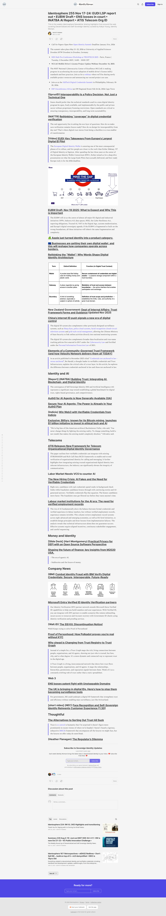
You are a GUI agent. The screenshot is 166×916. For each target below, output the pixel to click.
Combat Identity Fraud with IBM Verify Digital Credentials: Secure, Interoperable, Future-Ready (79, 576)
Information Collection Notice (82, 767)
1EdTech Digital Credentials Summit (77, 82)
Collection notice (95, 902)
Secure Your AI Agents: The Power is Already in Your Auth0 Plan (80, 405)
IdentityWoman (57, 32)
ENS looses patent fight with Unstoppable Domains (79, 683)
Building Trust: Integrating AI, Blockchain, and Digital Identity (77, 381)
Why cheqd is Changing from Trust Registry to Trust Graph (80, 644)
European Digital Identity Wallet (67, 146)
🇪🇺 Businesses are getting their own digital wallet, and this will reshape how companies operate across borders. (81, 246)
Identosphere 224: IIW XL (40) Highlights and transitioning (74, 824)
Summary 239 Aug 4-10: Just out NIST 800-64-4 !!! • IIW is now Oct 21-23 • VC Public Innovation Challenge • (74, 839)
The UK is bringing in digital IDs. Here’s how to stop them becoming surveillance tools (82, 691)
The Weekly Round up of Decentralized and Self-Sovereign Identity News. (72, 843)
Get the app (92, 907)
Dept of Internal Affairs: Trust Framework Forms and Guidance (82, 311)
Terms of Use (92, 765)
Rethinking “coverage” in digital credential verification (79, 118)
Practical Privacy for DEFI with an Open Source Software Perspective (80, 543)
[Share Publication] (142, 4)
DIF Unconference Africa (61, 89)
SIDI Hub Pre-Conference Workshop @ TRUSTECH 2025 (74, 57)
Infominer (72, 865)
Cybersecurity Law (97, 342)
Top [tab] (50, 819)
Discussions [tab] (62, 819)
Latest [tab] (55, 819)
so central (61, 725)
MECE (62, 730)
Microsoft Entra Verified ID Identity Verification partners (82, 602)
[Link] (45, 96)
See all (52, 873)
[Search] (138, 4)
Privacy (82, 902)
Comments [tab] (52, 795)
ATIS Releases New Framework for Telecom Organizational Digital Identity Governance (74, 447)
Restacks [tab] (60, 795)
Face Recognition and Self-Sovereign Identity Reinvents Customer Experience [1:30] (83, 707)
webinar (88, 74)
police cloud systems (82, 328)
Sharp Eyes (68, 328)
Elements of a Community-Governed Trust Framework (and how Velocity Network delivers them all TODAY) (81, 352)
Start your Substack (78, 907)
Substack (73, 912)
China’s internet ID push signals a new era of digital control (79, 319)
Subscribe (150, 4)
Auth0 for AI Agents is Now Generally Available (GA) (80, 398)
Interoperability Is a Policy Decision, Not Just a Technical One (82, 96)
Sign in (160, 4)
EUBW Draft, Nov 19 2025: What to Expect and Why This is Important (82, 211)
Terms (87, 902)
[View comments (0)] (57, 39)
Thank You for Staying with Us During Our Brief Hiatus (66, 827)
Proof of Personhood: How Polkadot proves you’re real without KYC (81, 636)
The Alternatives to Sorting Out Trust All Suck (76, 720)
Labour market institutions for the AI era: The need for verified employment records (81, 503)
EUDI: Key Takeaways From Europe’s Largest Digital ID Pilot (80, 140)
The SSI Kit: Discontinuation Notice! (81, 624)
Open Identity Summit (82, 44)
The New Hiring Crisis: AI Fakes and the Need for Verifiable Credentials (77, 481)
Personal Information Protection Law (74, 345)
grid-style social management (80, 331)
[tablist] (56, 795)
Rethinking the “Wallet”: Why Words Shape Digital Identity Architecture (78, 256)
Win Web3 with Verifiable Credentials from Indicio (79, 413)
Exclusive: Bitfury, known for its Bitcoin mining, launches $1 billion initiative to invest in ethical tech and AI (82, 422)
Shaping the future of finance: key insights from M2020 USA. (81, 551)
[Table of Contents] (2, 458)
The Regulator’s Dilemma (87, 739)
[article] (83, 828)
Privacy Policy (97, 767)
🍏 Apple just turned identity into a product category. (80, 237)
